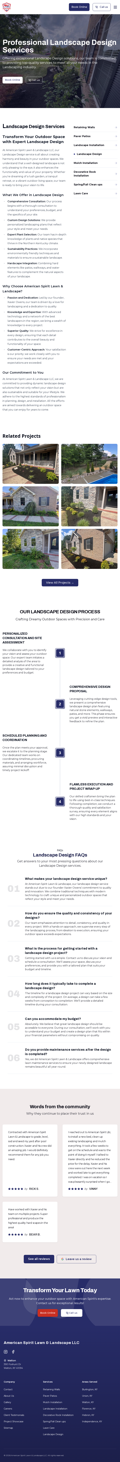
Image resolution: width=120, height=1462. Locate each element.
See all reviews (39, 1259)
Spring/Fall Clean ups (54, 1421)
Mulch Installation (52, 1402)
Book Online (79, 6)
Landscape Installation (55, 1408)
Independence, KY (92, 1421)
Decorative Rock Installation (58, 1415)
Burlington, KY (90, 1389)
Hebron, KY (88, 1415)
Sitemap (8, 1428)
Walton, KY (88, 1402)
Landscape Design (53, 1434)
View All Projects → (60, 582)
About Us (9, 1395)
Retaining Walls (51, 1389)
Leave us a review (79, 1259)
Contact (8, 1389)
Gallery (7, 1402)
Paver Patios (50, 1395)
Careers (8, 1408)
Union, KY (87, 1395)
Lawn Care (49, 1428)
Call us (104, 6)
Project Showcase (13, 1421)
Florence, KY (88, 1408)
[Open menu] (115, 7)
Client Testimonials (14, 1415)
